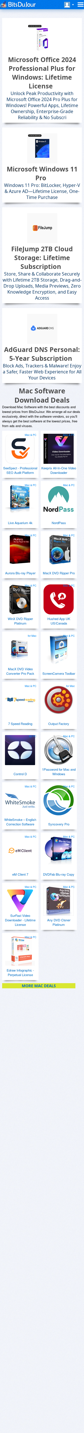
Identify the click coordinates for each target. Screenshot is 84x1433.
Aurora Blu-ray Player (20, 573)
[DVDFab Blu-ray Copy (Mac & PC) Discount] (59, 849)
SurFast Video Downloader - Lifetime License (20, 920)
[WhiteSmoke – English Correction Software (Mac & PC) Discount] (20, 798)
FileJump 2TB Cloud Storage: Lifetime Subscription (42, 257)
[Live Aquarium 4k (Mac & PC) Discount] (20, 497)
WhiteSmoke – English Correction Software (20, 821)
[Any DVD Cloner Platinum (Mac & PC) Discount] (59, 899)
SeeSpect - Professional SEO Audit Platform (20, 470)
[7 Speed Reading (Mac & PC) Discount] (20, 698)
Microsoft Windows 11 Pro (42, 173)
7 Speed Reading (20, 723)
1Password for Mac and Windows (59, 771)
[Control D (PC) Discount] (20, 748)
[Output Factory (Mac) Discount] (59, 698)
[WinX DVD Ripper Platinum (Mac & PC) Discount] (20, 597)
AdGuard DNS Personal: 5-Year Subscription (42, 354)
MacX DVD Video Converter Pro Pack (20, 671)
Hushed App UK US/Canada (58, 620)
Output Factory (58, 723)
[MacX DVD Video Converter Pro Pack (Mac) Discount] (20, 648)
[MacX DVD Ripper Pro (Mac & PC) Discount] (59, 547)
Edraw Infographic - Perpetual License (20, 972)
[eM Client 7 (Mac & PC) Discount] (20, 849)
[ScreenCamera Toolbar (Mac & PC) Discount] (59, 648)
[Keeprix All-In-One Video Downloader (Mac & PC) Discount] (59, 447)
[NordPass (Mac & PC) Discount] (59, 497)
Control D (20, 774)
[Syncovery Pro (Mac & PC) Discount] (59, 798)
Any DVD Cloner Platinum (58, 922)
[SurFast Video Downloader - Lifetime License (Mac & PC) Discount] (20, 899)
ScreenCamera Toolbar (58, 673)
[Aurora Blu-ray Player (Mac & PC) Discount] (20, 547)
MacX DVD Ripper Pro (59, 573)
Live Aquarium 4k (20, 522)
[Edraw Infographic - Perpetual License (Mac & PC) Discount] (20, 949)
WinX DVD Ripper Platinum (20, 620)
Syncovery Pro (58, 824)
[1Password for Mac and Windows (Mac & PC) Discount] (59, 748)
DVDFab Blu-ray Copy (58, 874)
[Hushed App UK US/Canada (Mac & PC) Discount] (59, 597)
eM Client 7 (20, 874)
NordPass (59, 522)
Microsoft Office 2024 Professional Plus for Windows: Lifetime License (42, 72)
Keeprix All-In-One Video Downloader (58, 470)
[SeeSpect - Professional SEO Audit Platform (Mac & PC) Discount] (20, 447)
